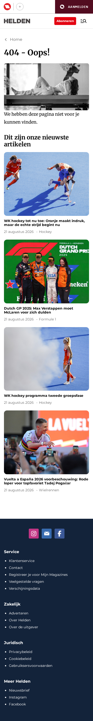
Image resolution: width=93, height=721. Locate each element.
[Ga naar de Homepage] (17, 21)
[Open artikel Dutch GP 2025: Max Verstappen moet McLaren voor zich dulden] (46, 281)
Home (16, 39)
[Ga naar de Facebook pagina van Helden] (59, 534)
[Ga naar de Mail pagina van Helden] (47, 534)
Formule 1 (47, 319)
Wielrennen (49, 490)
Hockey (45, 231)
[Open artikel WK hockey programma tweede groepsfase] (46, 367)
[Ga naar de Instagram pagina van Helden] (34, 534)
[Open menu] (83, 21)
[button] (74, 7)
